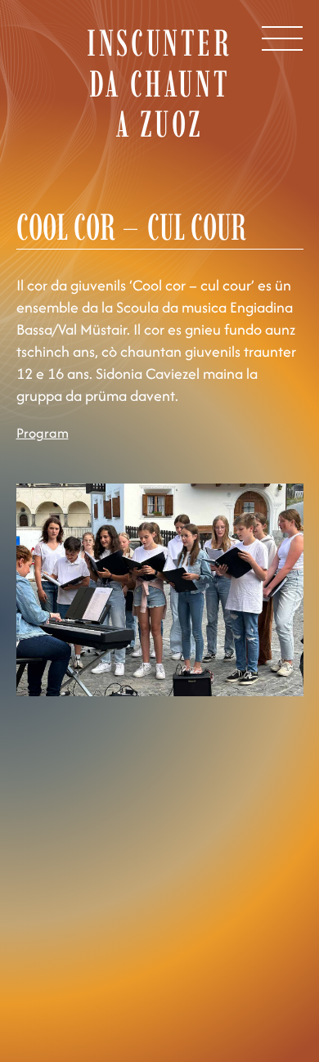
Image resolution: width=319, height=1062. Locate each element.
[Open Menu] (282, 38)
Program (42, 433)
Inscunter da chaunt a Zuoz (159, 83)
